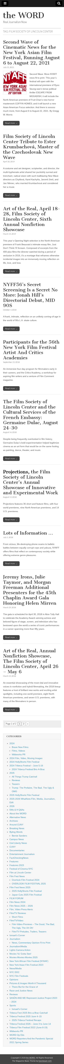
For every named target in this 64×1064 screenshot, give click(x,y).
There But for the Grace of (25, 987)
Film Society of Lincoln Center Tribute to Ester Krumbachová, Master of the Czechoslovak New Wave (31, 147)
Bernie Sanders (19, 835)
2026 (11, 806)
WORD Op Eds (16, 1035)
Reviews (16, 780)
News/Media (15, 968)
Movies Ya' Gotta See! (20, 953)
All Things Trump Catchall (24, 776)
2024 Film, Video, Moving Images (25, 758)
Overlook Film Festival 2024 (25, 880)
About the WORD (17, 813)
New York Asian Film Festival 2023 (26, 965)
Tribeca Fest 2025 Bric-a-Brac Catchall (28, 1013)
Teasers (16, 784)
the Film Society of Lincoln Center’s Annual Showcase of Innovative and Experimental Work (30, 482)
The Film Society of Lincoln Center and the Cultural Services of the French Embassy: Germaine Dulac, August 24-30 (30, 415)
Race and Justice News (20, 990)
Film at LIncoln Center (20, 872)
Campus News (16, 839)
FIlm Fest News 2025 (19, 887)
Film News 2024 (17, 902)
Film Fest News (17, 876)
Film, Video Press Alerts (21, 909)
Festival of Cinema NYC (21, 869)
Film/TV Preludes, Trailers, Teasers (29, 931)
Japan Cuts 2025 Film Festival (27, 894)
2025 (11, 773)
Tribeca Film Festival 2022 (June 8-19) (28, 1027)
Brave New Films (20, 747)
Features (13, 861)
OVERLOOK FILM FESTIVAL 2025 (29, 883)
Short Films (17, 917)
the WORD (23, 15)
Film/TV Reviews (17, 913)
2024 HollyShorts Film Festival (24, 762)
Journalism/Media (18, 946)
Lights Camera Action (19, 950)
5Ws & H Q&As (16, 810)
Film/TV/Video (16, 920)
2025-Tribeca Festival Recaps (26, 1020)
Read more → (11, 123)
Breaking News (16, 828)
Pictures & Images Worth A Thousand (27, 983)
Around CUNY (16, 824)
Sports (12, 1005)
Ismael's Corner (17, 935)
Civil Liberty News (18, 843)
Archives (13, 821)
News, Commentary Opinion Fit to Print (31, 942)
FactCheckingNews (18, 858)
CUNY (12, 847)
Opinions (13, 979)
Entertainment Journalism (22, 854)
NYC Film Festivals (18, 976)
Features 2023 (16, 865)
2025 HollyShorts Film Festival (24, 795)
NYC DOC (14, 972)
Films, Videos (18, 750)
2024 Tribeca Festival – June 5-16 (26, 765)
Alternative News (17, 817)
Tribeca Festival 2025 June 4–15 (25, 1016)
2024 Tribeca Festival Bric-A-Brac (28, 769)
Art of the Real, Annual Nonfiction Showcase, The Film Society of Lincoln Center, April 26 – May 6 (30, 661)
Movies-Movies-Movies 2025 (23, 957)
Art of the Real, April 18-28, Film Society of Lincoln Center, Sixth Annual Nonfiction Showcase (31, 219)
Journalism (14, 939)
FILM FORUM (16, 898)
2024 (11, 743)
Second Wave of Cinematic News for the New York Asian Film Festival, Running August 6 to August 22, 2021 (31, 52)
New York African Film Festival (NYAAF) (28, 961)
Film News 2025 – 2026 (21, 906)
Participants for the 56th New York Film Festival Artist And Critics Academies (31, 350)
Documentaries (16, 850)
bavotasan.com (45, 1061)
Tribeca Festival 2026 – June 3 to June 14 (30, 1024)
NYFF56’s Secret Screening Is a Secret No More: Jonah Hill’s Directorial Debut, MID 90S (30, 295)
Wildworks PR (18, 754)
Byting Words (16, 832)
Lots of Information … (28, 533)
